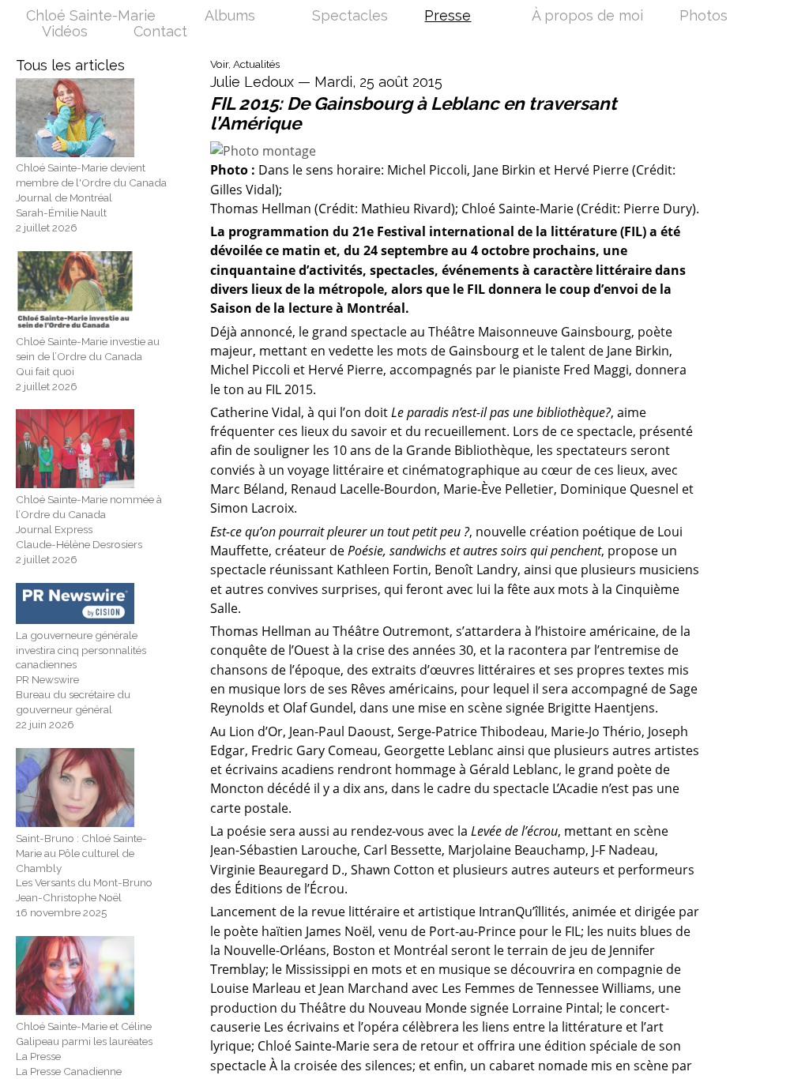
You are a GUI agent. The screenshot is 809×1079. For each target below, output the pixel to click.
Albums (230, 16)
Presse (447, 16)
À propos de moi (587, 16)
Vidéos (65, 32)
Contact (160, 32)
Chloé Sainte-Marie (91, 16)
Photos (703, 16)
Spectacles (350, 16)
